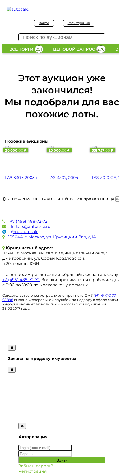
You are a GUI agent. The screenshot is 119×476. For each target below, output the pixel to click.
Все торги (25, 49)
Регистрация (79, 23)
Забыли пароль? (35, 465)
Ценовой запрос (79, 49)
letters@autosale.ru (30, 226)
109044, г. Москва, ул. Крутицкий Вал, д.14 (52, 236)
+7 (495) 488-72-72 (28, 221)
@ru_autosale (24, 231)
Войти (44, 23)
